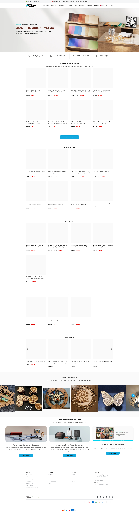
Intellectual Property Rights (32, 487)
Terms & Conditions (30, 485)
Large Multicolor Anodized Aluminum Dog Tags (55, 319)
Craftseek (51, 479)
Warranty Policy (29, 481)
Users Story (73, 481)
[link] (69, 30)
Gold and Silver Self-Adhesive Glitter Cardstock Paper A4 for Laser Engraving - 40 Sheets (103, 362)
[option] (69, 2)
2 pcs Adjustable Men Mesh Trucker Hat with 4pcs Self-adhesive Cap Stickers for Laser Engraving (58, 362)
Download (51, 476)
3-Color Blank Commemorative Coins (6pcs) (36, 319)
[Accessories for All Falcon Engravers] (69, 434)
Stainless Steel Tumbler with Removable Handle (78, 319)
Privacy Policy (29, 474)
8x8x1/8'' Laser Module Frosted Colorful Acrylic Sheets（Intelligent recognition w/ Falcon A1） (57, 91)
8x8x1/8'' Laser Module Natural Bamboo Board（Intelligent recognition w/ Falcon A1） (34, 91)
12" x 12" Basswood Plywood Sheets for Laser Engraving (35, 172)
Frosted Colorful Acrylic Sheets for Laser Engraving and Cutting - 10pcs (58, 246)
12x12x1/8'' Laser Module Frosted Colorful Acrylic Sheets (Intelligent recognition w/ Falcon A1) (35, 277)
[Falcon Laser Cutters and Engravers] (26, 434)
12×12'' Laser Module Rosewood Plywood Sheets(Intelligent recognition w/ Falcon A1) (79, 122)
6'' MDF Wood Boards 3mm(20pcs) (102, 203)
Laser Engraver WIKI (53, 481)
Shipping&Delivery (30, 483)
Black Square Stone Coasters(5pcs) (35, 361)
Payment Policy (29, 479)
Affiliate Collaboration (75, 479)
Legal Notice (28, 489)
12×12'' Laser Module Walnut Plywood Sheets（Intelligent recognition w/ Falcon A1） (80, 91)
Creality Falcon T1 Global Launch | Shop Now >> (69, 1)
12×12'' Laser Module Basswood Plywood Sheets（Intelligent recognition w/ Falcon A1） (34, 122)
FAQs (50, 483)
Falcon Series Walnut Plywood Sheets (101, 172)
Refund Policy (29, 476)
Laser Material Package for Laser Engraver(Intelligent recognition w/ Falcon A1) (58, 122)
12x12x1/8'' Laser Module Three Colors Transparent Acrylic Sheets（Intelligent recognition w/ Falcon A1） (103, 122)
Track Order (51, 474)
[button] (26, 349)
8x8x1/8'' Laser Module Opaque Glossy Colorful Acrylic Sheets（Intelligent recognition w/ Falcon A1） (102, 91)
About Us (73, 474)
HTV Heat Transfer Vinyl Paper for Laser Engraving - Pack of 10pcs (80, 362)
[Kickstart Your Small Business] (113, 433)
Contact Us (73, 476)
